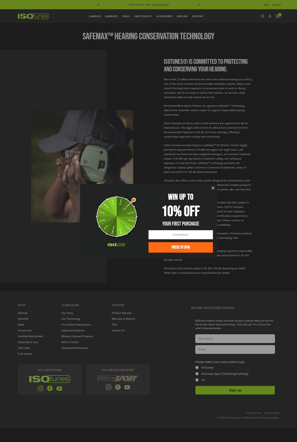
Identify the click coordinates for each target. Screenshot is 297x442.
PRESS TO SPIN (181, 247)
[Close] (213, 188)
